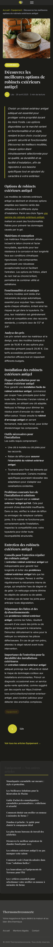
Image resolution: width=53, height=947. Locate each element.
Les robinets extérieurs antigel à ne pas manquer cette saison (25, 852)
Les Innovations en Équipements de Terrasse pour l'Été (24, 871)
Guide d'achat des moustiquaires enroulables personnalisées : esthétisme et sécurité (26, 803)
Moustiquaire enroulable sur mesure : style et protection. (25, 783)
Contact (35, 930)
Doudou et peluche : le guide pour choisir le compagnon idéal (23, 823)
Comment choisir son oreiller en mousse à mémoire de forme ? (26, 814)
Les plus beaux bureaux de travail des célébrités (25, 833)
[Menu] (32, 2)
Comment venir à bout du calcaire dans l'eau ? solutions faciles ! (25, 861)
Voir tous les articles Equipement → (23, 743)
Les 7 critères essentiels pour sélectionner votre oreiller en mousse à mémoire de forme (25, 881)
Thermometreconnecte (18, 912)
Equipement (16, 10)
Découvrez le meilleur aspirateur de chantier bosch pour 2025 (24, 842)
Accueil (6, 10)
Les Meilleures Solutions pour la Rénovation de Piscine (22, 792)
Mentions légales (21, 930)
